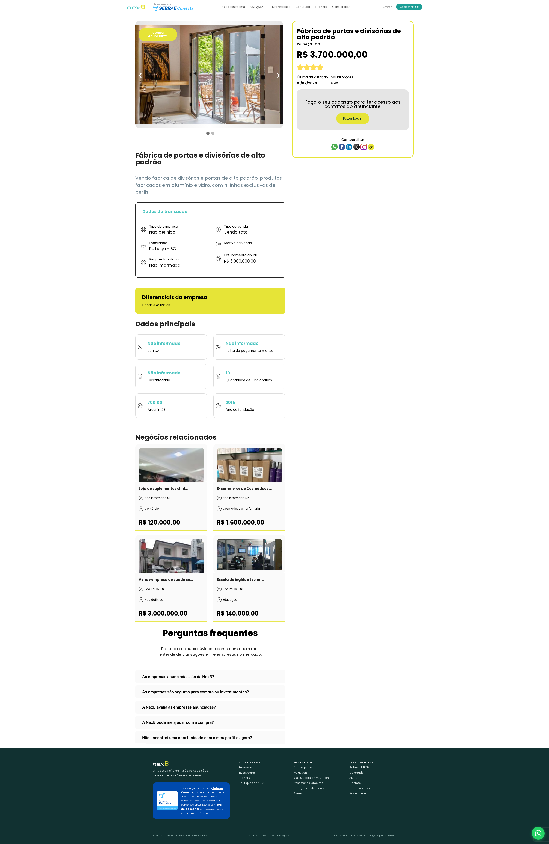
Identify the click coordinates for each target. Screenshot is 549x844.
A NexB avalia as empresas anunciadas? (179, 707)
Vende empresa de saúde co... (166, 579)
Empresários (247, 767)
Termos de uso (359, 788)
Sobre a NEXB (359, 767)
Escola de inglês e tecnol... (240, 579)
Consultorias (341, 6)
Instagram (283, 835)
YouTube (268, 835)
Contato (355, 783)
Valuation (300, 772)
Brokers (321, 6)
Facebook (253, 835)
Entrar (387, 6)
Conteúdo (303, 6)
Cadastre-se (409, 6)
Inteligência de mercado (311, 788)
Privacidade (357, 793)
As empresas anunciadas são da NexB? (178, 676)
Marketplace (281, 6)
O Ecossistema (233, 6)
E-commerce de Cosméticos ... (244, 488)
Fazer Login (352, 118)
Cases (298, 793)
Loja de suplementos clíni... (163, 488)
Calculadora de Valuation (311, 777)
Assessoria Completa (308, 783)
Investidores (246, 772)
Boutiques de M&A (251, 783)
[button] (538, 833)
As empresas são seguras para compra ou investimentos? (195, 692)
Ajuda (353, 777)
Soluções (257, 7)
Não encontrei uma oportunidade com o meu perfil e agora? (197, 737)
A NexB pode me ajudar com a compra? (178, 722)
